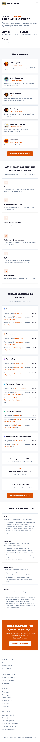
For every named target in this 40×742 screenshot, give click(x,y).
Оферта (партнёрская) (9, 726)
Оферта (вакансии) (8, 715)
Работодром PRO (7, 666)
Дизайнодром (18, 363)
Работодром (13, 3)
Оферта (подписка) (8, 721)
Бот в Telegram (6, 668)
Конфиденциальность (9, 729)
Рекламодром (18, 338)
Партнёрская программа (10, 723)
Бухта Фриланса (9, 319)
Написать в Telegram (20, 644)
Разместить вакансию (9, 677)
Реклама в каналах (8, 680)
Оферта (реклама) (7, 718)
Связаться (5, 683)
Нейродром (17, 416)
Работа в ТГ (6, 706)
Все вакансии (6, 663)
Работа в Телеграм (20, 388)
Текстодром (18, 313)
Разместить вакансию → (20, 154)
